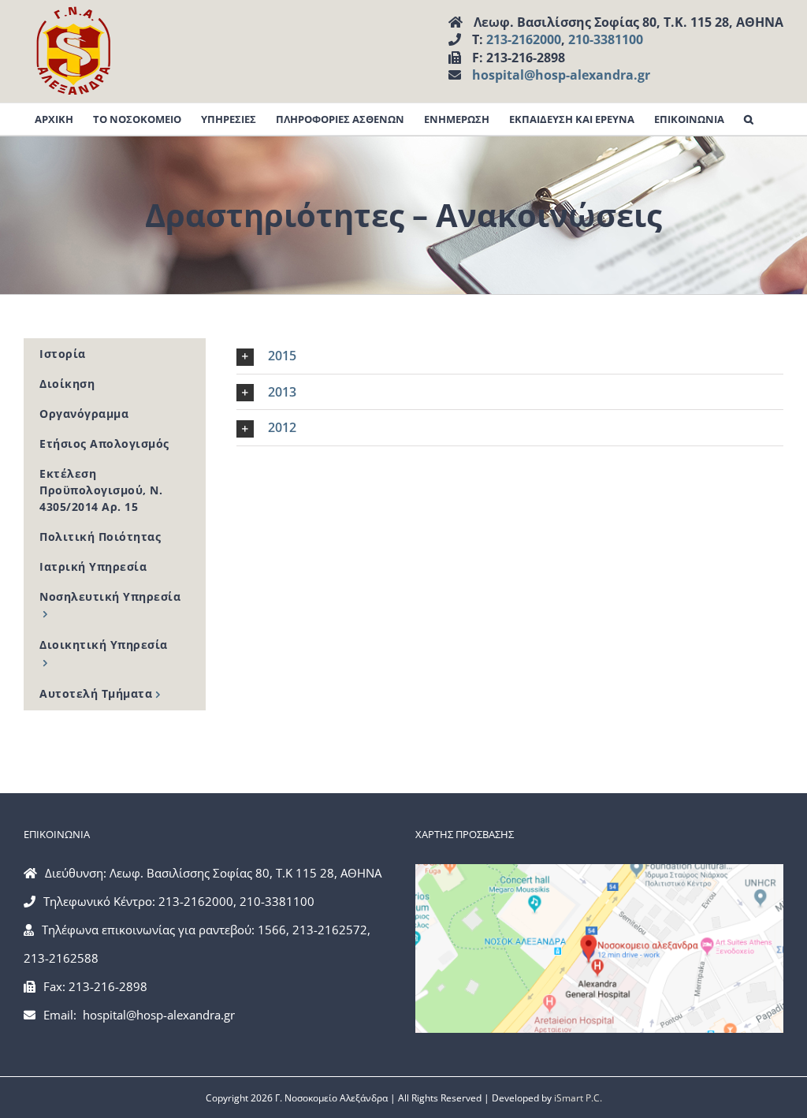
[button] (748, 119)
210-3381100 (605, 39)
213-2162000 (523, 39)
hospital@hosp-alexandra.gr (561, 75)
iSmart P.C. (578, 1098)
